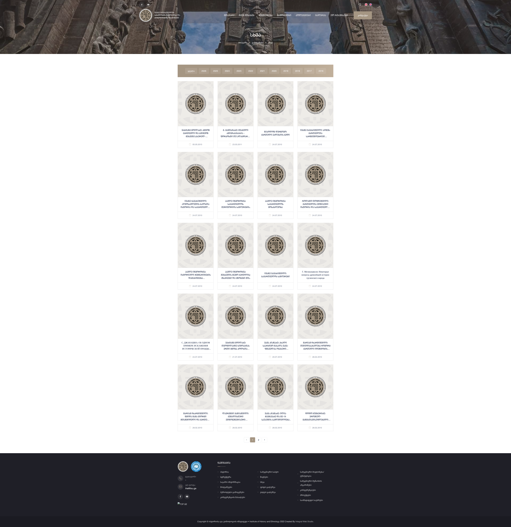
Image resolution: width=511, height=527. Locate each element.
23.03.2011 (237, 144)
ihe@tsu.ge (190, 488)
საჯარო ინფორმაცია (230, 482)
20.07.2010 (277, 357)
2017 (309, 71)
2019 (285, 71)
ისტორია (224, 472)
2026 (203, 71)
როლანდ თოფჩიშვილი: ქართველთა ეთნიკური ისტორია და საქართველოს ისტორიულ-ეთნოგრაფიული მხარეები (315, 207)
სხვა (270, 42)
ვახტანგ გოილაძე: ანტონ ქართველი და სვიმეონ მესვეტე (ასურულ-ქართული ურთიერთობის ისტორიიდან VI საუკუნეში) (195, 136)
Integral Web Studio (304, 521)
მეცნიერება (266, 15)
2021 (262, 71)
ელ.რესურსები (339, 15)
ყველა (191, 71)
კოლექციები (303, 15)
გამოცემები (284, 15)
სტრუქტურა (225, 477)
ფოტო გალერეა (267, 487)
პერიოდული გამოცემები (232, 492)
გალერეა (320, 15)
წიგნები (264, 477)
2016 (321, 71)
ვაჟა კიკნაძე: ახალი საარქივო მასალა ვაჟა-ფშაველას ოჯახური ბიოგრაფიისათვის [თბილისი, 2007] (275, 349)
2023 (239, 71)
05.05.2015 (197, 144)
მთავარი (229, 15)
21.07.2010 (237, 357)
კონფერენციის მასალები (232, 497)
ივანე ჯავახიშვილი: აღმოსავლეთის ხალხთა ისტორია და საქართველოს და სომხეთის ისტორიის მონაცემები (196, 207)
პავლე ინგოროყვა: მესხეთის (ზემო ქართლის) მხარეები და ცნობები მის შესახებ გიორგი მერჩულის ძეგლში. (235, 278)
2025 (215, 71)
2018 (297, 71)
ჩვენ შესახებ (246, 15)
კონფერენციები (308, 490)
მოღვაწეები (226, 487)
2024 (227, 71)
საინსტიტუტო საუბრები (311, 500)
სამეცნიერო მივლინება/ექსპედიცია (312, 474)
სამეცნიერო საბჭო (269, 472)
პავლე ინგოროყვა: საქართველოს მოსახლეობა (275, 204)
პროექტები (305, 495)
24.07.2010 (277, 144)
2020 (274, 71)
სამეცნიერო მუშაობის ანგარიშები (311, 483)
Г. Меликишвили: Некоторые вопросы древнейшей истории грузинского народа (315, 275)
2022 (250, 71)
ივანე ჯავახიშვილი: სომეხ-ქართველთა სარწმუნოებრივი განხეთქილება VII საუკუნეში (315, 136)
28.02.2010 (317, 357)
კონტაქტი (363, 15)
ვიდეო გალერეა (268, 492)
